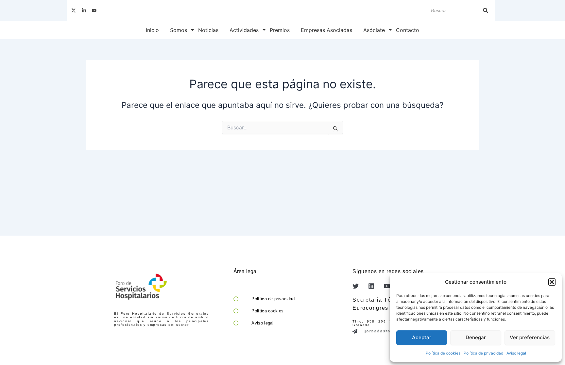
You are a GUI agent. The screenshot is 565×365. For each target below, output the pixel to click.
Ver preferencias (530, 337)
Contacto (407, 30)
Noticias (208, 30)
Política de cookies (443, 353)
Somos (178, 30)
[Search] (485, 10)
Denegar (476, 337)
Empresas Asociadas (326, 30)
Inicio (152, 30)
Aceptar (421, 337)
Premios (280, 30)
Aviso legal (516, 353)
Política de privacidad (483, 353)
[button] (552, 282)
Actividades (244, 30)
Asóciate (374, 30)
